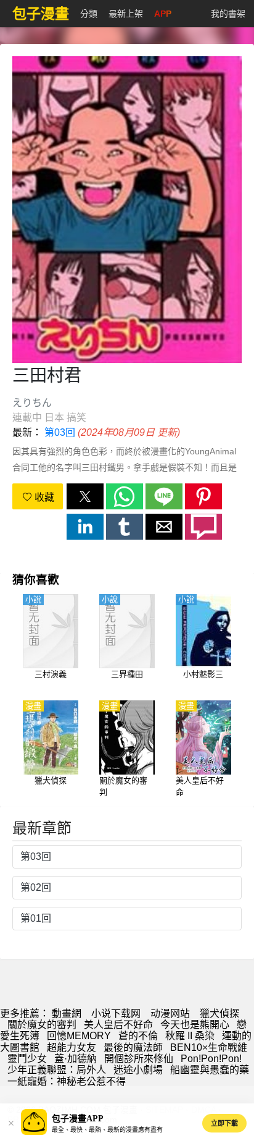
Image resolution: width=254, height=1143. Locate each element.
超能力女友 (71, 1047)
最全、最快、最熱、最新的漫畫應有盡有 (107, 1129)
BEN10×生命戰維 (208, 1047)
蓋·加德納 (75, 1058)
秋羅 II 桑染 (190, 1035)
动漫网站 (170, 1013)
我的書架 (228, 14)
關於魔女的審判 (41, 1024)
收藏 (43, 497)
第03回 (59, 432)
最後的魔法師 (133, 1047)
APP (162, 14)
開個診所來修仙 (138, 1058)
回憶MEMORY (79, 1035)
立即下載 (224, 1123)
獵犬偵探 (219, 1013)
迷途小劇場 (138, 1069)
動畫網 (66, 1013)
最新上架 (126, 14)
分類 (88, 14)
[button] (85, 496)
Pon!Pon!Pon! (211, 1058)
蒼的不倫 (138, 1035)
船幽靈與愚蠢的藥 (209, 1069)
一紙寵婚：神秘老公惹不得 (66, 1081)
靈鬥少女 (27, 1058)
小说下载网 (116, 1013)
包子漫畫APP (78, 1118)
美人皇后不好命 (118, 1024)
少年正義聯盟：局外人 (56, 1069)
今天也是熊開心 (194, 1024)
